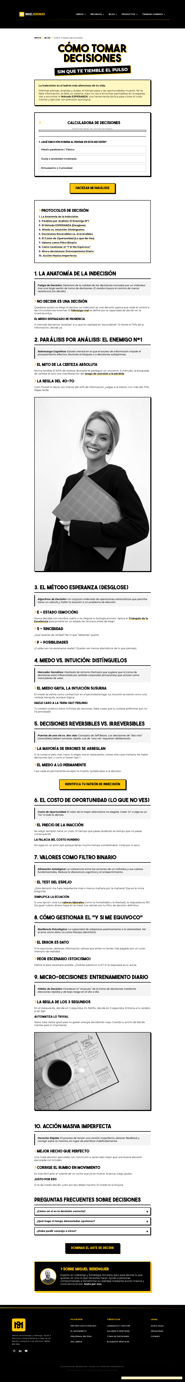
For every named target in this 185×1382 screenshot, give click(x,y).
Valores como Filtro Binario (59, 242)
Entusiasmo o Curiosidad (56, 168)
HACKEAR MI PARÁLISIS (92, 188)
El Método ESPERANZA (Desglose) (64, 225)
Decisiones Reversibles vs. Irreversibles (67, 234)
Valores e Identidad (118, 1331)
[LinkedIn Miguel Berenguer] (20, 1351)
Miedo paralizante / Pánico (57, 149)
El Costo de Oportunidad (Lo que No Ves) (68, 238)
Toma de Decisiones (118, 1336)
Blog (47, 38)
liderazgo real (80, 310)
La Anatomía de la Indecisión (59, 216)
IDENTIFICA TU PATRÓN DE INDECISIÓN (92, 784)
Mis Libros (76, 1342)
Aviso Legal (157, 1326)
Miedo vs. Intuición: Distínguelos (63, 229)
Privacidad (157, 1331)
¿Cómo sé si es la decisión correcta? (61, 1211)
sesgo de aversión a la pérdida (104, 373)
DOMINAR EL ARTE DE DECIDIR (92, 1248)
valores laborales (73, 902)
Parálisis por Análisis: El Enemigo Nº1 (65, 221)
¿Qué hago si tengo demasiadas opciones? (66, 1221)
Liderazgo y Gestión (118, 1326)
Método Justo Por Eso (83, 1326)
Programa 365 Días (81, 1336)
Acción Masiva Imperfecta (60, 255)
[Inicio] (32, 14)
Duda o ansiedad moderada (59, 158)
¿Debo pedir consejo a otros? (56, 1231)
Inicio (37, 38)
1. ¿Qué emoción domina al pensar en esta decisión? (73, 142)
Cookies (155, 1336)
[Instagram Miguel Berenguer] (14, 1351)
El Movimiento (79, 1331)
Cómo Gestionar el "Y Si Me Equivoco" (66, 247)
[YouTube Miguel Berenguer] (26, 1351)
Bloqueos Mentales (118, 1342)
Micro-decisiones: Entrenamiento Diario (68, 251)
